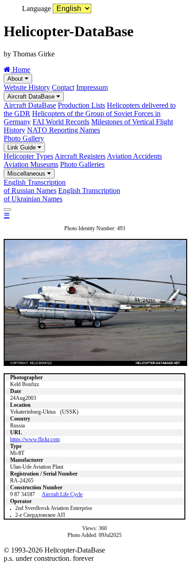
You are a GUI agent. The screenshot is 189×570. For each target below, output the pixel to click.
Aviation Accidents (134, 156)
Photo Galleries (82, 164)
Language (36, 8)
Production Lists (81, 105)
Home (20, 69)
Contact (63, 87)
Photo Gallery (24, 138)
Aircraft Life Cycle (62, 494)
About (16, 78)
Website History (27, 87)
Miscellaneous (27, 173)
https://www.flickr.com (35, 439)
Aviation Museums (31, 164)
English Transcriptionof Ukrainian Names (62, 195)
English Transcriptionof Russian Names (35, 186)
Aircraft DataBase (31, 96)
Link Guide (22, 147)
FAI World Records (61, 122)
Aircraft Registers (80, 156)
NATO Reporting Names (63, 130)
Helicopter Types (28, 156)
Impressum (92, 87)
